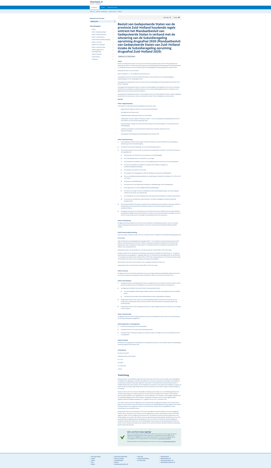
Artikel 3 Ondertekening (98, 37)
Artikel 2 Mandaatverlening (99, 34)
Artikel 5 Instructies (97, 42)
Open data (140, 456)
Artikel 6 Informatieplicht (98, 44)
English (93, 460)
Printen (175, 17)
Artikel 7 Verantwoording (98, 47)
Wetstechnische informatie (97, 18)
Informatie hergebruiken (120, 456)
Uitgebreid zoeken (113, 11)
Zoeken (103, 7)
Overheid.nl (94, 8)
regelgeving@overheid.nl (169, 441)
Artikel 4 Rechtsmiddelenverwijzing (101, 39)
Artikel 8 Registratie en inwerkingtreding (98, 50)
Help (92, 462)
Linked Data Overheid (143, 458)
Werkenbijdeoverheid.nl (167, 462)
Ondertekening (96, 57)
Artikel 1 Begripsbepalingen (99, 32)
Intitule (93, 29)
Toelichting (94, 59)
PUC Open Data (141, 460)
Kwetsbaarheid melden (120, 464)
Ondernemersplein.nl (166, 460)
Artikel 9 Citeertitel (96, 54)
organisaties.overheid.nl (164, 438)
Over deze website (96, 456)
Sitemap (116, 462)
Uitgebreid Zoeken (112, 7)
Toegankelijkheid (118, 460)
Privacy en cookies (119, 458)
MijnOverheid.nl (165, 456)
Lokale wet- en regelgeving (101, 11)
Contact (93, 458)
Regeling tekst (94, 21)
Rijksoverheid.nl (165, 458)
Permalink (166, 17)
